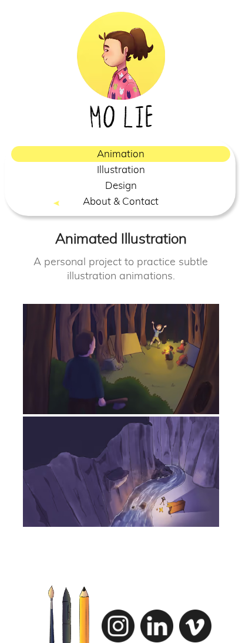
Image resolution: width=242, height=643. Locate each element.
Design (121, 186)
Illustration (121, 170)
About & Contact (121, 202)
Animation (120, 154)
